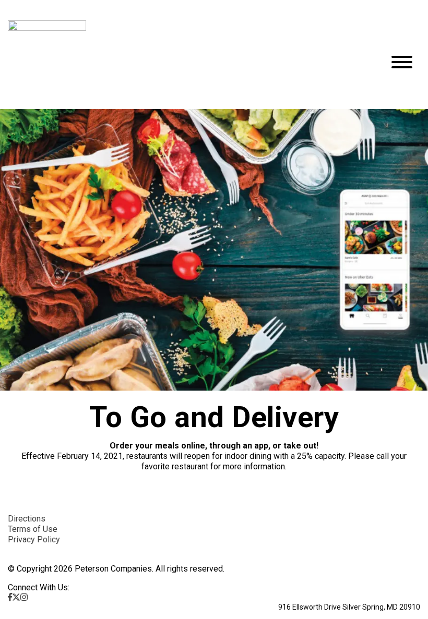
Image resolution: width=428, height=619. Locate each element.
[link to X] (16, 597)
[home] (188, 62)
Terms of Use (32, 529)
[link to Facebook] (10, 597)
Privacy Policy (34, 539)
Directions (26, 519)
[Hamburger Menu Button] (402, 62)
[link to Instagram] (24, 597)
